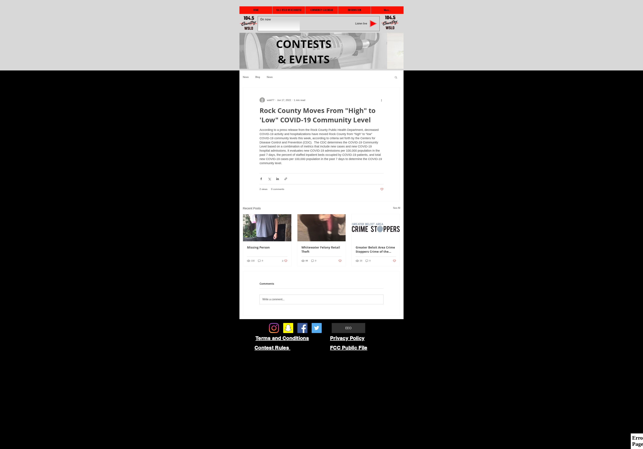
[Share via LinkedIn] (277, 178)
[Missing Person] (267, 227)
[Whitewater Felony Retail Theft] (321, 227)
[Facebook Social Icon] (302, 328)
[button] (396, 77)
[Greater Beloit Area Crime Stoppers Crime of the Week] (376, 227)
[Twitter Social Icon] (317, 328)
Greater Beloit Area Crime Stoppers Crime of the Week (375, 249)
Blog (257, 77)
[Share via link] (285, 178)
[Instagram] (274, 328)
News (246, 77)
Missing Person (258, 247)
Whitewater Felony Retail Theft (320, 249)
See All (396, 208)
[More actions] (381, 100)
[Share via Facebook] (261, 178)
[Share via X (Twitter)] (269, 178)
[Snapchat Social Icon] (288, 328)
